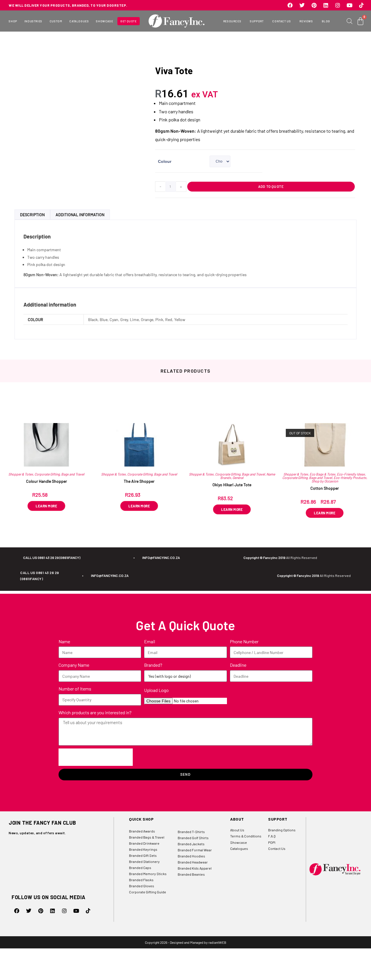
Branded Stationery (144, 861)
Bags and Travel (72, 474)
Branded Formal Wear (195, 850)
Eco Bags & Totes (322, 474)
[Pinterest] (314, 5)
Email (149, 641)
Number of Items (75, 688)
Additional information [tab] (80, 214)
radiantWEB (217, 942)
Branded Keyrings (143, 849)
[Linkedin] (326, 5)
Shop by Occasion (325, 481)
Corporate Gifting (47, 474)
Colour (164, 161)
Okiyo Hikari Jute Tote (231, 484)
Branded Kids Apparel (195, 868)
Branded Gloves (141, 886)
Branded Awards (142, 831)
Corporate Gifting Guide (147, 892)
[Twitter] (302, 5)
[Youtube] (349, 5)
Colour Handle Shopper (46, 481)
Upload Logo (156, 690)
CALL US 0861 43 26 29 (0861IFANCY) (51, 557)
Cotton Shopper (324, 488)
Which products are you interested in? (95, 712)
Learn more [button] (232, 509)
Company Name (74, 665)
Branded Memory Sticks (148, 874)
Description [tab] (32, 214)
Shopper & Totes (20, 474)
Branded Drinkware (144, 843)
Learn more (46, 506)
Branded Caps (140, 868)
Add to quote (271, 186)
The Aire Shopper (139, 481)
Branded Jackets (191, 844)
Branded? (153, 665)
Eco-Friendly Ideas (351, 474)
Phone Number (244, 641)
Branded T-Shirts (191, 832)
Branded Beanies (191, 874)
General (237, 478)
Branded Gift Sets (143, 855)
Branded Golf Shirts (193, 838)
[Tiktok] (361, 5)
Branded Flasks (141, 880)
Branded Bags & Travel (146, 837)
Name (64, 641)
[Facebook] (290, 5)
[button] (13, 21)
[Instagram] (337, 5)
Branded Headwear (193, 862)
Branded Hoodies (191, 856)
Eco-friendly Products (350, 478)
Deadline (238, 665)
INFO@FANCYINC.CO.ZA (161, 557)
